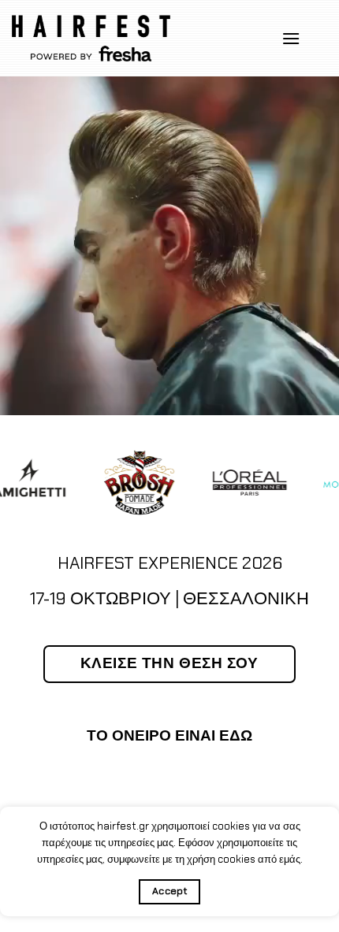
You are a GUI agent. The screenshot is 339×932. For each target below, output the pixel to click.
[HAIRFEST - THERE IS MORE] (91, 38)
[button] (291, 38)
